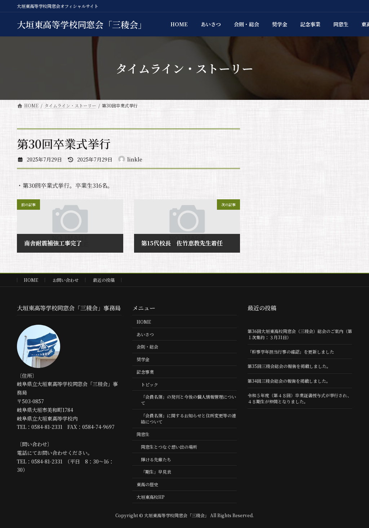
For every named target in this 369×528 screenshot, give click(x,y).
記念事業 (145, 372)
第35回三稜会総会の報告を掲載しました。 (289, 366)
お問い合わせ (66, 280)
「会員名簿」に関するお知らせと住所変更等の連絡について (188, 418)
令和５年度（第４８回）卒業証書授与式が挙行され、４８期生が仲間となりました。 (300, 398)
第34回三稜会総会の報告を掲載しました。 (289, 381)
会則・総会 (147, 346)
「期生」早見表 (156, 472)
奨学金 (143, 359)
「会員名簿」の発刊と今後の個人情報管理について (188, 400)
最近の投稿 (104, 280)
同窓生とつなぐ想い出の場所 (169, 447)
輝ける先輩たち (156, 459)
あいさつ (145, 334)
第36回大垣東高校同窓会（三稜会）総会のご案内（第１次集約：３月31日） (300, 334)
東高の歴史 (147, 484)
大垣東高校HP (151, 497)
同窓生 (143, 434)
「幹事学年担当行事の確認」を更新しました (291, 352)
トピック (149, 384)
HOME (31, 280)
